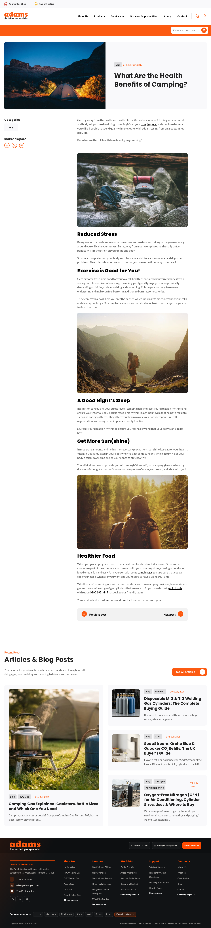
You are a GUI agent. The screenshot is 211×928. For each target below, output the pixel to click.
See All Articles (185, 672)
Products (99, 16)
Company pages (186, 894)
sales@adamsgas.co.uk (166, 845)
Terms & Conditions (128, 923)
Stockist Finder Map (130, 878)
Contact (182, 16)
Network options (129, 894)
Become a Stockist (129, 884)
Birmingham (66, 914)
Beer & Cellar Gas (72, 895)
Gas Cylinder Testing (102, 878)
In (20, 899)
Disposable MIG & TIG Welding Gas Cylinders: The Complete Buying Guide (172, 703)
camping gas (145, 572)
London (38, 914)
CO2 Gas (68, 889)
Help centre (155, 893)
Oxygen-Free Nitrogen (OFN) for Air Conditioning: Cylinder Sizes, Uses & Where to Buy (172, 799)
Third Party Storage (101, 884)
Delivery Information (159, 882)
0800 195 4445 (99, 592)
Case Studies (183, 878)
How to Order (155, 888)
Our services (99, 904)
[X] (14, 145)
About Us (83, 16)
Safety (167, 16)
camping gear (149, 124)
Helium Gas (69, 867)
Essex (109, 914)
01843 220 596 (139, 845)
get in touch (175, 588)
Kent (89, 914)
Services (116, 16)
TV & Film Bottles (100, 899)
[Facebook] (7, 145)
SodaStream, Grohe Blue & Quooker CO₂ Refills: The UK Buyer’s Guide (169, 748)
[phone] (195, 16)
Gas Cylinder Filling (101, 867)
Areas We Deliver (128, 872)
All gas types (71, 900)
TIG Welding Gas (72, 878)
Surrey (99, 914)
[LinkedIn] (21, 145)
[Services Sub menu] (123, 15)
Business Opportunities (143, 16)
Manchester (51, 914)
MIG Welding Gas (72, 872)
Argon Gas (69, 884)
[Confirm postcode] (204, 30)
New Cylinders (99, 872)
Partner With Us (128, 889)
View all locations (125, 914)
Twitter (125, 600)
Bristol (79, 914)
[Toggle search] (205, 16)
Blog (11, 127)
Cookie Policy (160, 923)
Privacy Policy (145, 923)
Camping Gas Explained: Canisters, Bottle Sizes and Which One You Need (53, 806)
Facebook (110, 600)
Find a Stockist (191, 845)
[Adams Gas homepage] (67, 845)
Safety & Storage (157, 867)
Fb (13, 899)
